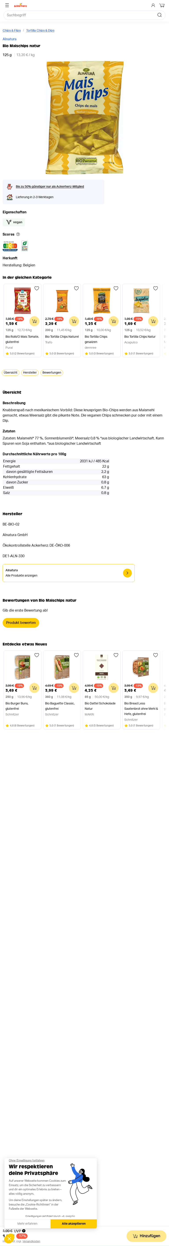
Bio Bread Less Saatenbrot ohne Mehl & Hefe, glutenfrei (141, 709)
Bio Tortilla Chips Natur (140, 336)
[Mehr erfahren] (18, 234)
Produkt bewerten (21, 623)
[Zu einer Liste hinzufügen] (36, 288)
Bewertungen (51, 372)
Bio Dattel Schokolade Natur (100, 706)
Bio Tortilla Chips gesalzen (96, 339)
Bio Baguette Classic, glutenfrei (60, 706)
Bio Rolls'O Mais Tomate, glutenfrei (22, 339)
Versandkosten (31, 1241)
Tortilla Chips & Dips (40, 30)
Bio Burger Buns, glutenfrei (17, 706)
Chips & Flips (12, 30)
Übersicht (10, 372)
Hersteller (30, 372)
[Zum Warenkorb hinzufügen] (34, 321)
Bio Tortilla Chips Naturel (62, 336)
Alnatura (10, 39)
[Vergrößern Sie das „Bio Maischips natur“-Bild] (84, 118)
